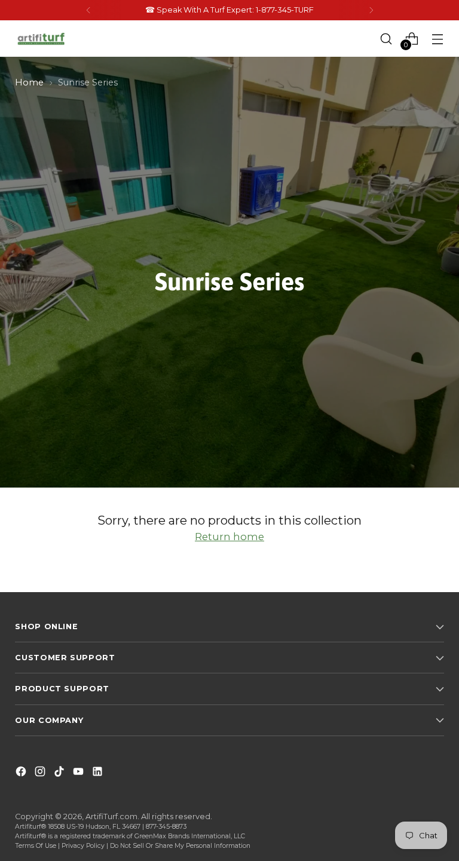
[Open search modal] (386, 38)
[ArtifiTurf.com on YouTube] (79, 773)
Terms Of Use (35, 846)
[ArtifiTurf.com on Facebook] (22, 773)
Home (29, 82)
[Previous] (88, 10)
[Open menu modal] (438, 38)
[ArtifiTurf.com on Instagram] (41, 773)
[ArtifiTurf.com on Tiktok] (60, 773)
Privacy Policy (83, 846)
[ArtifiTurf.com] (42, 38)
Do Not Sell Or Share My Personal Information (180, 846)
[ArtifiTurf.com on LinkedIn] (98, 773)
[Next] (371, 10)
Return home (229, 537)
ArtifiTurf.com (111, 816)
